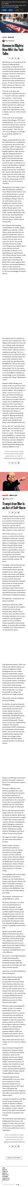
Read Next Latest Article (14, 1157)
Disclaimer (5, 1176)
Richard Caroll (9, 499)
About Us (4, 1169)
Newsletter (5, 1174)
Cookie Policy (5, 1178)
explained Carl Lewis (13, 392)
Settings (17, 10)
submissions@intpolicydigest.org (14, 458)
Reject (10, 10)
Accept (4, 10)
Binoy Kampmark (9, 40)
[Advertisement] (14, 291)
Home (3, 1168)
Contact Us (5, 1171)
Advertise (4, 1173)
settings (16, 7)
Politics (4, 37)
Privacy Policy (5, 1180)
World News (5, 495)
